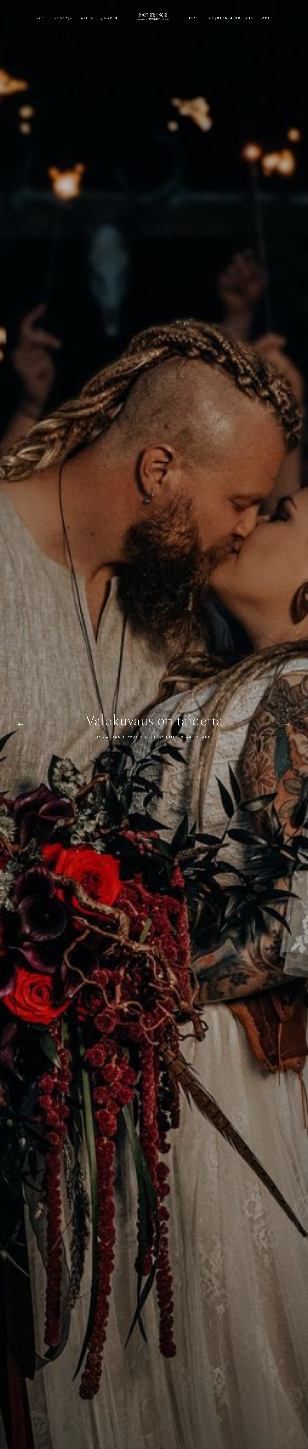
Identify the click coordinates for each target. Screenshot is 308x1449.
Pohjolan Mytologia (230, 18)
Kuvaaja (64, 18)
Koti (41, 18)
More (268, 18)
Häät (193, 18)
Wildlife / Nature (100, 18)
